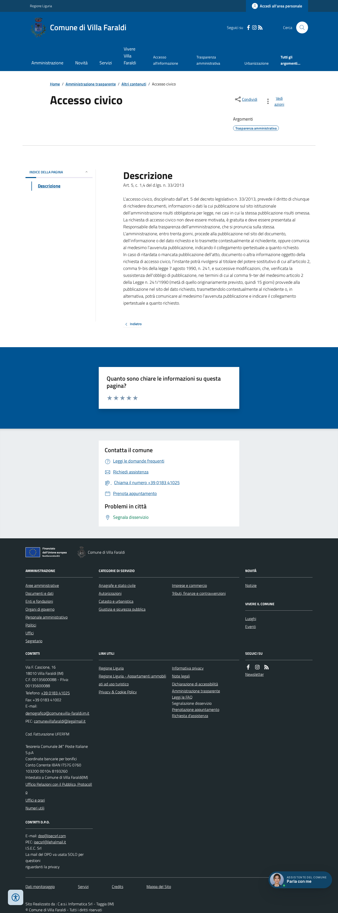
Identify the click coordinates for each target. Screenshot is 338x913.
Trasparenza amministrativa (208, 60)
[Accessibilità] (16, 897)
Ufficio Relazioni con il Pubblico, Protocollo (58, 788)
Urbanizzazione (256, 63)
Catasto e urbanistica (116, 601)
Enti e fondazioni (39, 601)
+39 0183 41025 (55, 693)
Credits (117, 886)
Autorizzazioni (110, 593)
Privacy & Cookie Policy (118, 692)
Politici (30, 625)
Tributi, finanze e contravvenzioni (199, 593)
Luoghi (250, 619)
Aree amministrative (42, 585)
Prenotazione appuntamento (195, 709)
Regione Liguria (41, 5)
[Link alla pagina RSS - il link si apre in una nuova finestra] (260, 28)
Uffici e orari (35, 800)
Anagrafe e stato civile (117, 585)
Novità (81, 62)
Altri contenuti (133, 84)
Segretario (33, 641)
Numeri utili (34, 808)
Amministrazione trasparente (91, 84)
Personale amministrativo (46, 617)
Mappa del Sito (158, 886)
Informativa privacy (188, 668)
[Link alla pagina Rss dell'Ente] (266, 667)
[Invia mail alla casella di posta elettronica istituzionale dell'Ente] (57, 713)
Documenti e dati (39, 593)
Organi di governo (39, 609)
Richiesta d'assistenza (190, 716)
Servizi (105, 62)
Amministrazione (47, 62)
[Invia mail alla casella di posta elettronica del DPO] (52, 836)
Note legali (181, 676)
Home (55, 84)
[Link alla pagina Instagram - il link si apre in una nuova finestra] (254, 28)
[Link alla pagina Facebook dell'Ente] (248, 667)
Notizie (251, 585)
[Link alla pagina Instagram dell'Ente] (257, 667)
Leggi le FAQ (182, 697)
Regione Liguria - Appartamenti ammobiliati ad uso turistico (132, 680)
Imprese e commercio (189, 585)
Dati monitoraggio (40, 886)
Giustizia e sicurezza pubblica (122, 609)
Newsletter (254, 674)
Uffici (29, 633)
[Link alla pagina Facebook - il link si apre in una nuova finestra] (248, 28)
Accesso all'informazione (165, 60)
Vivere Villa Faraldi (130, 56)
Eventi (250, 626)
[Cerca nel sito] (300, 27)
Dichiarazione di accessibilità (195, 684)
